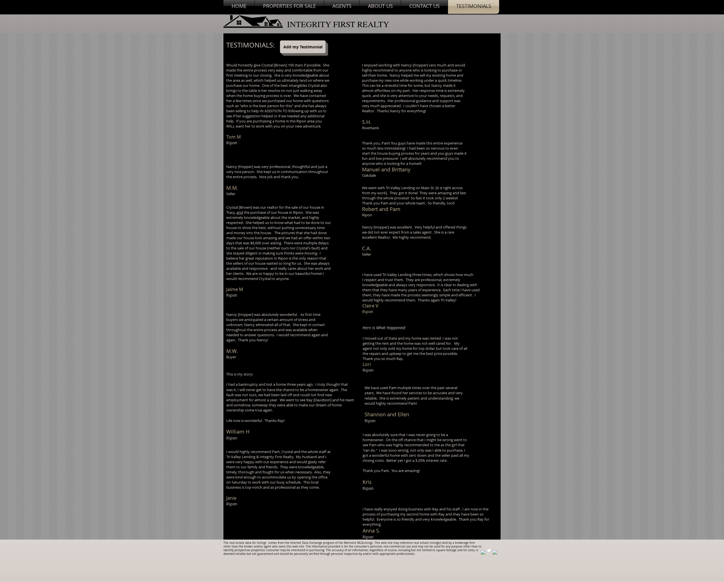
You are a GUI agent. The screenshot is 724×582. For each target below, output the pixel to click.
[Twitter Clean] (489, 550)
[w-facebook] (483, 552)
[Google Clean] (495, 552)
